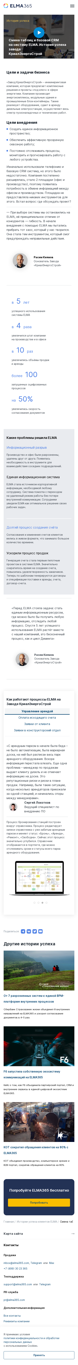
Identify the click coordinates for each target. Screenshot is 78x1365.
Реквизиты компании (17, 1321)
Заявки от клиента (37, 724)
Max (51, 1262)
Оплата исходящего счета (37, 717)
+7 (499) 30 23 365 (15, 1268)
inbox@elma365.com (16, 1262)
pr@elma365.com (14, 1299)
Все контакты (12, 1315)
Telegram (36, 1262)
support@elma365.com (18, 1284)
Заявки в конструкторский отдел (37, 730)
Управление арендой (37, 711)
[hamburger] (72, 6)
